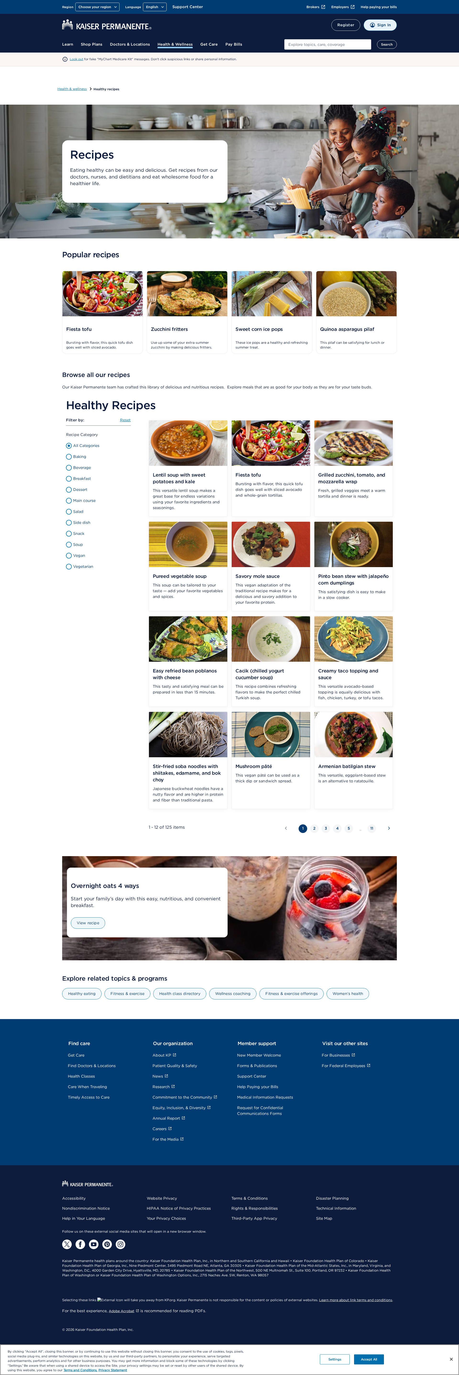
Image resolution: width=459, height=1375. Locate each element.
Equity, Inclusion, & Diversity (179, 1108)
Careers (160, 1129)
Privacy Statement (112, 1370)
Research (161, 1087)
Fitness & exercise (127, 993)
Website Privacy (162, 1198)
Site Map (324, 1218)
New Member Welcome (259, 1055)
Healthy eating (82, 993)
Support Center (187, 7)
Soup (78, 544)
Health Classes (81, 1076)
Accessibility (74, 1198)
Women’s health (348, 993)
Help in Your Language (83, 1218)
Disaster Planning (332, 1198)
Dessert (80, 489)
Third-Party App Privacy (254, 1218)
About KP (162, 1055)
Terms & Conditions (249, 1198)
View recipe (88, 923)
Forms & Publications (257, 1065)
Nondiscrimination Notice (86, 1208)
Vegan (79, 555)
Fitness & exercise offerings (291, 993)
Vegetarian (83, 566)
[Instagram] (120, 1244)
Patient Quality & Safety (175, 1065)
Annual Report (166, 1118)
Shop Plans (91, 44)
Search (387, 44)
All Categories (86, 445)
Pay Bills (233, 44)
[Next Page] (388, 828)
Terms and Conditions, (80, 1370)
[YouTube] (93, 1244)
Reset (125, 420)
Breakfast (82, 478)
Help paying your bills (379, 7)
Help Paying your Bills (257, 1087)
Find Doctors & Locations (92, 1065)
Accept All (369, 1359)
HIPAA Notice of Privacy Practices (179, 1208)
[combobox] (327, 44)
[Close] (451, 1359)
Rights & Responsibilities (254, 1208)
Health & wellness (72, 89)
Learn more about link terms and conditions (355, 1300)
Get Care (209, 44)
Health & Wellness (175, 44)
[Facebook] (80, 1244)
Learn (67, 44)
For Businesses (336, 1055)
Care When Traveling (87, 1087)
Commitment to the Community (182, 1097)
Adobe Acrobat (121, 1311)
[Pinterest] (107, 1244)
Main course (84, 500)
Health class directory (179, 993)
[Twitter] (67, 1244)
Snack (78, 533)
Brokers (312, 7)
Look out (76, 59)
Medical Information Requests (265, 1097)
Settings (334, 1359)
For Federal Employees (343, 1065)
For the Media (166, 1139)
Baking (79, 456)
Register (345, 25)
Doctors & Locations (130, 44)
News (158, 1076)
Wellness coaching (233, 993)
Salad (78, 511)
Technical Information (336, 1208)
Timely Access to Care (88, 1097)
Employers (340, 7)
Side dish (81, 522)
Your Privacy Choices (166, 1218)
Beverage (82, 467)
